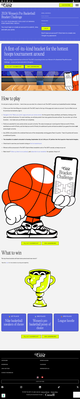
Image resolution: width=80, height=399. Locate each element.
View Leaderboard (33, 66)
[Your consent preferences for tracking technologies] (3, 395)
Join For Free (66, 5)
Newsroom (4, 364)
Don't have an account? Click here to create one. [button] (58, 33)
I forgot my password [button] (48, 36)
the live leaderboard (36, 143)
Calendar (43, 364)
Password (44, 20)
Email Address (46, 13)
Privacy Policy (54, 392)
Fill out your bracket (14, 66)
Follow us (13, 151)
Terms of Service (45, 392)
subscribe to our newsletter (39, 151)
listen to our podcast (22, 151)
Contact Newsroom (7, 372)
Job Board (4, 360)
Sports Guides (44, 360)
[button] (77, 5)
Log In (77, 1)
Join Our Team (5, 368)
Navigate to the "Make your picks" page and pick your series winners (22, 115)
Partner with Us (44, 368)
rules (7, 262)
